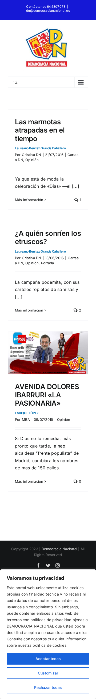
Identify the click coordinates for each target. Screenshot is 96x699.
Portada (47, 263)
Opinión (32, 160)
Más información (29, 200)
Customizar (48, 673)
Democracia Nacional (59, 549)
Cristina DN (31, 155)
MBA (26, 419)
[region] (48, 634)
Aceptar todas (48, 658)
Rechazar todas (48, 687)
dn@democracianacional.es (48, 11)
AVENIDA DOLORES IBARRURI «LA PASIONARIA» (47, 398)
